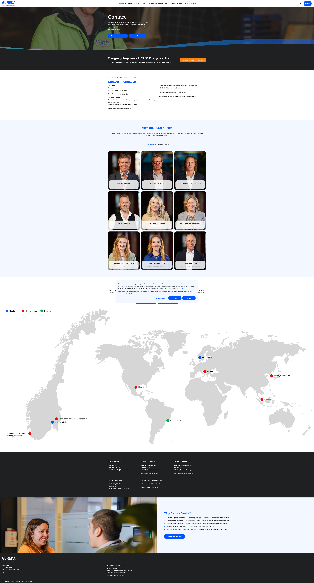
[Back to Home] (9, 3)
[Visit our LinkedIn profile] (3, 572)
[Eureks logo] (9, 559)
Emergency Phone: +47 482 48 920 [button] (193, 60)
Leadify (22, 581)
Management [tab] (152, 144)
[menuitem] (122, 3)
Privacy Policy (29, 581)
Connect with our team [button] (117, 35)
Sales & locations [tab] (163, 144)
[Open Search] (300, 3)
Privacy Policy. (180, 288)
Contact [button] (307, 3)
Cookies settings (161, 298)
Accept (175, 298)
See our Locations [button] (138, 35)
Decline (189, 298)
